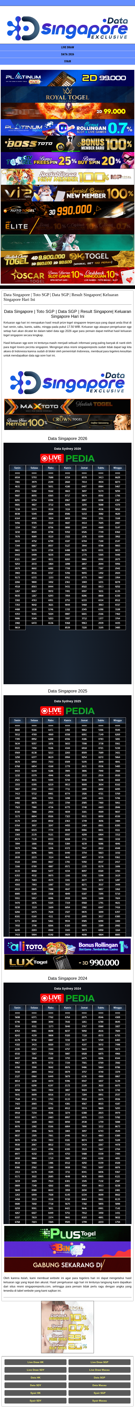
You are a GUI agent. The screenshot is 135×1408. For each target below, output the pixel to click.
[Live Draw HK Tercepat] (67, 1327)
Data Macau (99, 1385)
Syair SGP (99, 1393)
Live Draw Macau (99, 1369)
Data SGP (99, 1377)
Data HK (35, 1377)
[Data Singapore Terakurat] (67, 78)
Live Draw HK (36, 1362)
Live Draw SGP (99, 1362)
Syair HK (35, 1393)
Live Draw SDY (35, 1369)
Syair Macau (99, 1400)
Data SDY (35, 1385)
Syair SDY (35, 1400)
